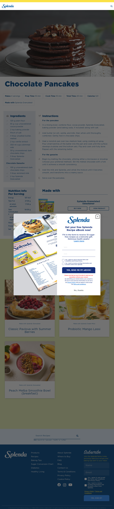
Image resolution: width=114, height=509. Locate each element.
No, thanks (78, 290)
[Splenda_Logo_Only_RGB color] (8, 6)
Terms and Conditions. (79, 284)
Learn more (79, 241)
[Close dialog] (98, 216)
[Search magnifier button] (111, 6)
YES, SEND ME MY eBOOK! (78, 270)
